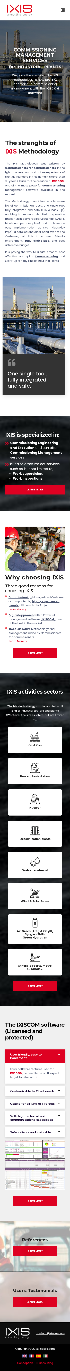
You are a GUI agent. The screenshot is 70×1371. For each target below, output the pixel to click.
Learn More (35, 489)
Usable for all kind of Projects (32, 1103)
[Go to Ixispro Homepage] (17, 1333)
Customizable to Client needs (32, 1091)
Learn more (35, 1251)
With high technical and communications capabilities (31, 1117)
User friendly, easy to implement (26, 1056)
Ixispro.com (47, 1349)
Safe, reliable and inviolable (30, 1132)
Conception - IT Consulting (35, 1363)
